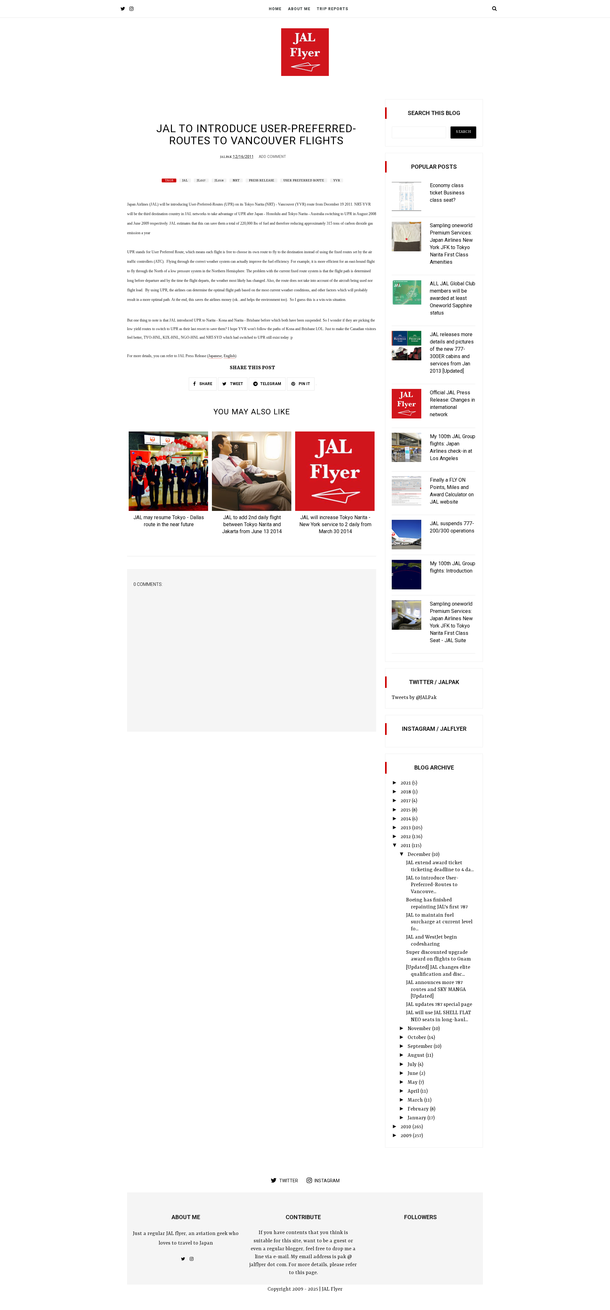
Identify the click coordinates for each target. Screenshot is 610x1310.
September (421, 1046)
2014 (406, 819)
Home (275, 9)
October (417, 1038)
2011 (406, 846)
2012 (406, 837)
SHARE (205, 384)
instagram (327, 1180)
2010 (406, 1127)
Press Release (261, 180)
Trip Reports (332, 9)
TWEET (236, 384)
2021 (406, 783)
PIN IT (304, 384)
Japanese (215, 356)
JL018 (219, 180)
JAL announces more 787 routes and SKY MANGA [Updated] (436, 989)
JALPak (226, 157)
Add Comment (272, 156)
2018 (406, 792)
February (419, 1109)
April (414, 1091)
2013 (406, 828)
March (416, 1100)
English (229, 356)
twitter (288, 1180)
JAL (185, 180)
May (413, 1082)
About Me (299, 9)
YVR (336, 180)
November (420, 1029)
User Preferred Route (303, 180)
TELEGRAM (270, 384)
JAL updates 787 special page (439, 1005)
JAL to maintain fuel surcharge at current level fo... (439, 922)
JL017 (201, 180)
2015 (406, 810)
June (413, 1073)
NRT (236, 180)
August (417, 1055)
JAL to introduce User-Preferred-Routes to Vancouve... (432, 885)
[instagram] (131, 9)
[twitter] (122, 9)
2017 (406, 801)
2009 (407, 1136)
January (417, 1118)
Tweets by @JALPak (414, 698)
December (420, 855)
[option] (168, 481)
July (413, 1065)
